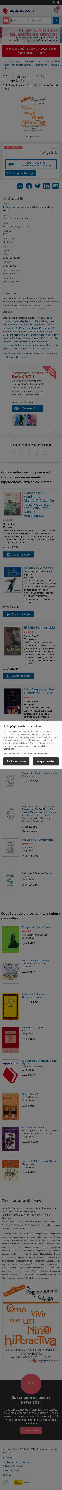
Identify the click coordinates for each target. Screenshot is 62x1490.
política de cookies (39, 754)
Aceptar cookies (45, 761)
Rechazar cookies (16, 761)
